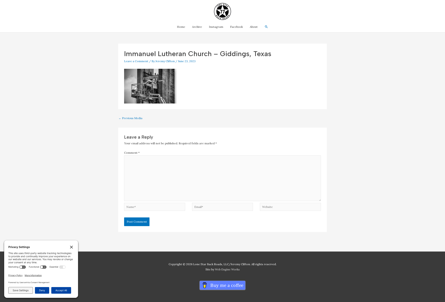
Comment (132, 152)
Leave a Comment (136, 61)
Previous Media (130, 118)
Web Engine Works (227, 269)
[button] (266, 27)
